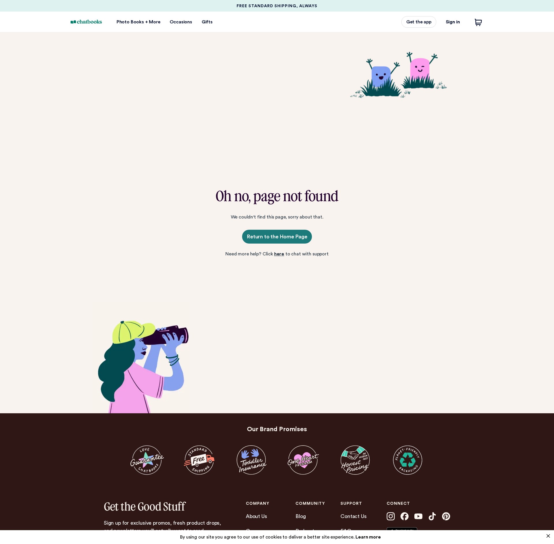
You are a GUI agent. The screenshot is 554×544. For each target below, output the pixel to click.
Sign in (453, 22)
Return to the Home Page (277, 236)
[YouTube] (418, 516)
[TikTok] (432, 516)
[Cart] (478, 22)
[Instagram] (391, 516)
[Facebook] (404, 516)
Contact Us (353, 516)
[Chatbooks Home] (86, 21)
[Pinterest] (446, 516)
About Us (256, 516)
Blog (300, 516)
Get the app (418, 22)
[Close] (548, 536)
